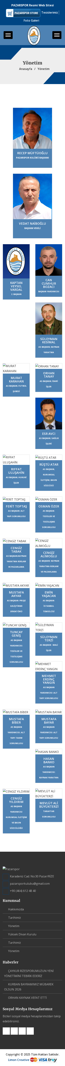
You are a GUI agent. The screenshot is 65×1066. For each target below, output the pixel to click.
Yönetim (13, 926)
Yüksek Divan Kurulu (21, 934)
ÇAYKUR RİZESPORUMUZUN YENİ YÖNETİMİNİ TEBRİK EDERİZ (29, 973)
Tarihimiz (14, 918)
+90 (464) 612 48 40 (23, 891)
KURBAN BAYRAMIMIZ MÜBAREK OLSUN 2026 (28, 986)
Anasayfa (25, 69)
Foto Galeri (31, 20)
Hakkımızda (15, 909)
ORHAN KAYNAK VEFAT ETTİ (27, 998)
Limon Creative (19, 1060)
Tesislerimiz (49, 12)
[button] (8, 35)
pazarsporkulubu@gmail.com (30, 884)
